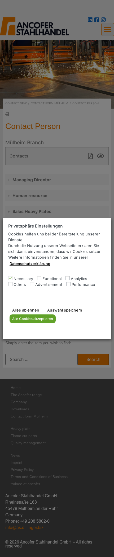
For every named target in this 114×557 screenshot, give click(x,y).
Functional (52, 279)
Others (20, 285)
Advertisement (48, 285)
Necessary (23, 279)
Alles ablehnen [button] (25, 310)
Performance (83, 285)
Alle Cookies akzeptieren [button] (32, 319)
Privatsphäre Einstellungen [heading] (35, 226)
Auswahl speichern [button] (64, 310)
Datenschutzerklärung (30, 263)
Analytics (79, 279)
